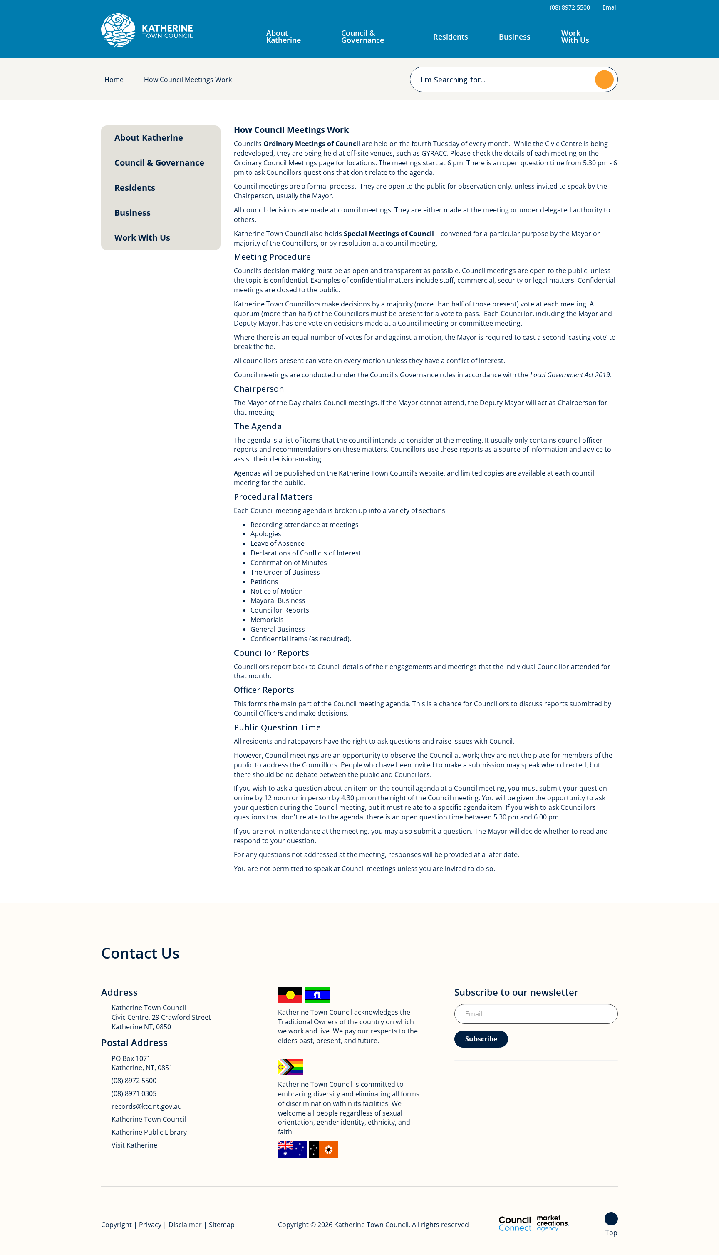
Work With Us (575, 36)
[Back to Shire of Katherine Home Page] (147, 31)
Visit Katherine (134, 1145)
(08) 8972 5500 (134, 1080)
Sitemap (222, 1224)
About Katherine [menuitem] (148, 137)
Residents (450, 37)
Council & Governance (362, 36)
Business (515, 37)
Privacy (150, 1224)
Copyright (116, 1224)
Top (611, 1232)
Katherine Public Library (149, 1132)
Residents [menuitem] (134, 187)
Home (114, 79)
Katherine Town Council (149, 1119)
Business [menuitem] (132, 212)
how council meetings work (188, 79)
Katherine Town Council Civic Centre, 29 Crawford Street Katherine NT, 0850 (161, 1017)
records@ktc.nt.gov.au (147, 1106)
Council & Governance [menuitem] (159, 162)
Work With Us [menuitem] (142, 237)
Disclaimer (185, 1224)
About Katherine (283, 36)
